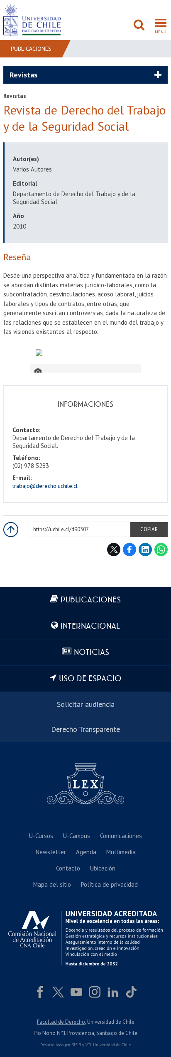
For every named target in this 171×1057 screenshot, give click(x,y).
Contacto (68, 868)
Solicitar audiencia (86, 704)
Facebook (129, 549)
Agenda (86, 852)
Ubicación (102, 868)
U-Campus (76, 836)
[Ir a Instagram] (94, 992)
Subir (10, 529)
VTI (88, 1044)
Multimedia (121, 852)
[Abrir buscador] (139, 26)
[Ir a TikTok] (131, 992)
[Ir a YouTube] (76, 992)
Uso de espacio (90, 679)
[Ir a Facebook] (40, 992)
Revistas (23, 75)
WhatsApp (161, 549)
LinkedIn (145, 549)
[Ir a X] (58, 992)
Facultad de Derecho (61, 1021)
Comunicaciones (121, 836)
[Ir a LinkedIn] (113, 992)
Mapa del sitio (52, 884)
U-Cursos (41, 836)
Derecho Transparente (85, 729)
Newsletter (51, 852)
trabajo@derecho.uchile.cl (45, 486)
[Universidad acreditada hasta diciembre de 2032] (85, 938)
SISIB (76, 1044)
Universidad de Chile (112, 1044)
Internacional (90, 626)
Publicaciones (31, 48)
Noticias (91, 652)
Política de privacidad (109, 884)
